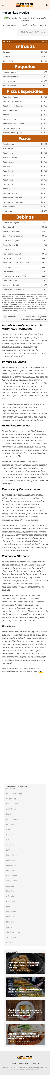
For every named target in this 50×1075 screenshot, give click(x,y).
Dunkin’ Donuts (12, 819)
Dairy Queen (11, 809)
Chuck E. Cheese (12, 804)
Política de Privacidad (20, 1063)
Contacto (35, 1063)
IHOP (8, 840)
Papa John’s (10, 886)
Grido (8, 829)
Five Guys (10, 824)
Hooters (9, 835)
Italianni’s (10, 845)
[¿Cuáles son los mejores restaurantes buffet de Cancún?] (25, 987)
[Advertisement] (25, 701)
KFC (7, 850)
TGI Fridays (11, 937)
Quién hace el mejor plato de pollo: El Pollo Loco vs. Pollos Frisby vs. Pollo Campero (24, 965)
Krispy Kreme (11, 855)
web (41, 672)
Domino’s (9, 814)
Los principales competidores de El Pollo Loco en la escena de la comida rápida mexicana (24, 1036)
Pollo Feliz (10, 896)
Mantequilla (11, 865)
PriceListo (42, 319)
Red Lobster (11, 912)
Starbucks (10, 922)
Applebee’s (10, 788)
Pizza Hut (10, 891)
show (43, 32)
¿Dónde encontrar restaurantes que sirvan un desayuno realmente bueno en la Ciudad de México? (25, 1012)
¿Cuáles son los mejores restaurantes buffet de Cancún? (25, 990)
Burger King (11, 799)
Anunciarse (10, 942)
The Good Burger (13, 932)
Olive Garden (11, 876)
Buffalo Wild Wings (14, 793)
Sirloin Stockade (12, 917)
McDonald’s (10, 870)
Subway (9, 927)
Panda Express (12, 881)
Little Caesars (11, 860)
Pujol (8, 906)
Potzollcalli (10, 901)
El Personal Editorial (15, 970)
